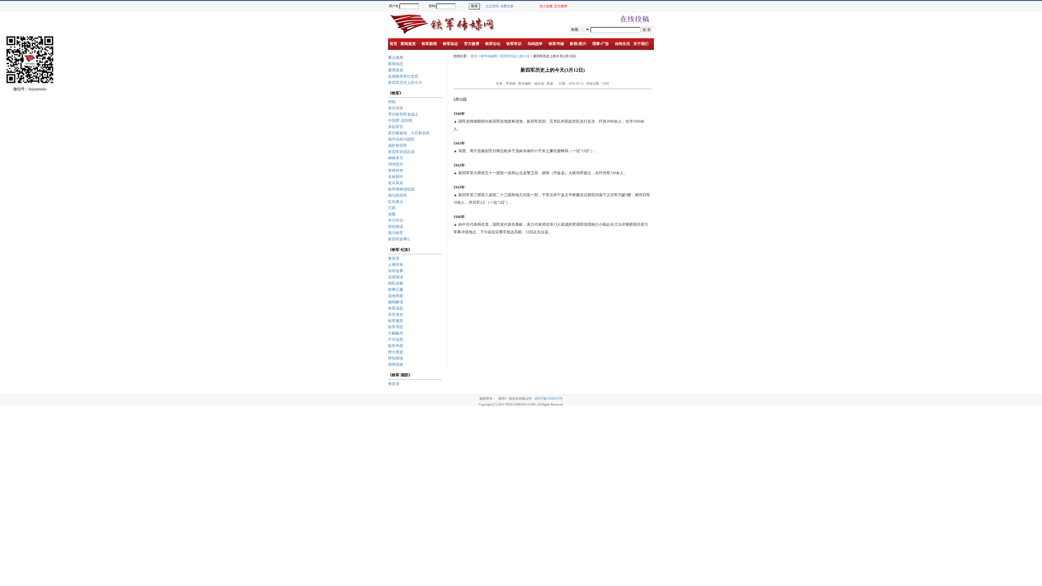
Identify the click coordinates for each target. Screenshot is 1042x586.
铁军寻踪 (395, 327)
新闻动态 (395, 64)
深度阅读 (395, 277)
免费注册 (506, 6)
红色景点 (395, 202)
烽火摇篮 (395, 352)
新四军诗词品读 (401, 152)
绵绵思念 (395, 164)
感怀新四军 (397, 146)
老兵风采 (395, 183)
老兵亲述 (395, 108)
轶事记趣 (395, 290)
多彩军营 (395, 127)
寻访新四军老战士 (403, 114)
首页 (474, 56)
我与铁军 (395, 233)
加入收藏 (545, 6)
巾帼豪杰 (395, 333)
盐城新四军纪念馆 (403, 76)
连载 (392, 214)
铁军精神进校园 (401, 189)
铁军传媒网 (489, 56)
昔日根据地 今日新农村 (409, 133)
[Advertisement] (1023, 105)
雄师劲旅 (395, 364)
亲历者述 (395, 315)
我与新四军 (397, 195)
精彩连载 (395, 283)
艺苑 (392, 208)
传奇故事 (395, 271)
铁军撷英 (395, 321)
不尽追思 (395, 339)
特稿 (392, 102)
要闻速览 (395, 70)
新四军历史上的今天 (405, 83)
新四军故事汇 (399, 239)
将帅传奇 (395, 170)
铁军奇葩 (395, 346)
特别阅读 (395, 227)
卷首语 (393, 258)
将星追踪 (395, 308)
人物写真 (395, 265)
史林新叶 (395, 177)
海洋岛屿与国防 (401, 139)
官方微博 (560, 6)
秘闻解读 (395, 302)
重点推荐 (395, 58)
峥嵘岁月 (395, 158)
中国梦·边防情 (400, 121)
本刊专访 (395, 220)
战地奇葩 (395, 296)
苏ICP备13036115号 (549, 398)
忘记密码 (492, 6)
